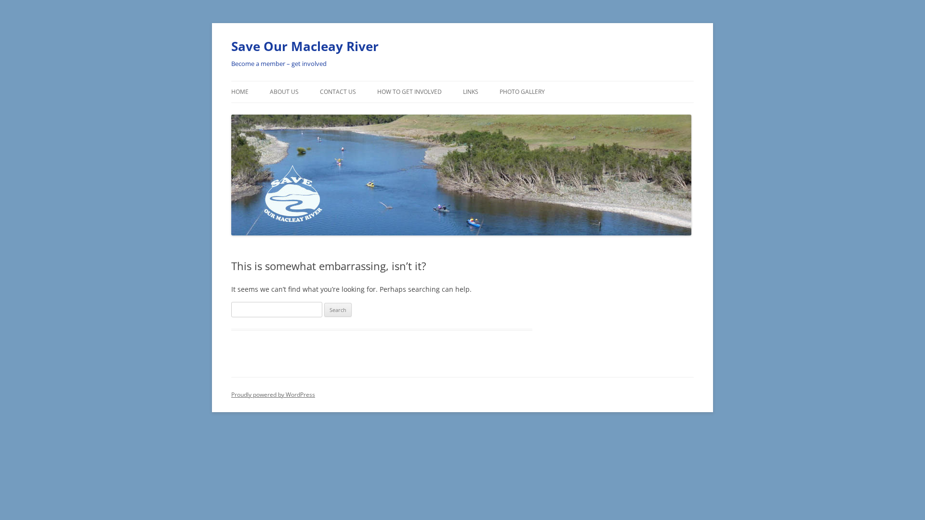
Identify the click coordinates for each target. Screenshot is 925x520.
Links (470, 92)
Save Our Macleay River (305, 46)
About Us (284, 92)
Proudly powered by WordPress (273, 394)
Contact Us (338, 92)
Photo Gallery (522, 92)
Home (240, 92)
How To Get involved (409, 92)
